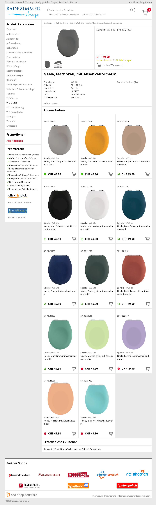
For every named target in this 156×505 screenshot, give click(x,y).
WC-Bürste (12, 98)
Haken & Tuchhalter (16, 61)
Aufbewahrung (13, 43)
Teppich (10, 93)
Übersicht (11, 29)
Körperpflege (13, 66)
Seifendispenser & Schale (19, 84)
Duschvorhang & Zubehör (19, 52)
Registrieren (146, 2)
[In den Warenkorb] (74, 174)
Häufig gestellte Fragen (46, 2)
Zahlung (29, 2)
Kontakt (74, 2)
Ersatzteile (11, 125)
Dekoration (12, 47)
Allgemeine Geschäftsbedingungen (134, 495)
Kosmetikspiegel (14, 70)
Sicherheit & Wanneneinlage (20, 89)
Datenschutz (110, 495)
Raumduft (11, 79)
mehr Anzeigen (51, 103)
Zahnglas (11, 116)
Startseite (9, 2)
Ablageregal (12, 38)
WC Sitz (111, 29)
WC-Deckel (12, 102)
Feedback (64, 2)
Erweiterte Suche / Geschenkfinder (64, 14)
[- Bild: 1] (68, 42)
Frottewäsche (13, 56)
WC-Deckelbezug (15, 107)
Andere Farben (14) (127, 82)
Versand (20, 2)
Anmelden (133, 2)
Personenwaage (14, 75)
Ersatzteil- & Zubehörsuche (94, 14)
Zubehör (10, 121)
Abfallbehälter (13, 34)
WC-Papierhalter (14, 111)
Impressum (97, 495)
